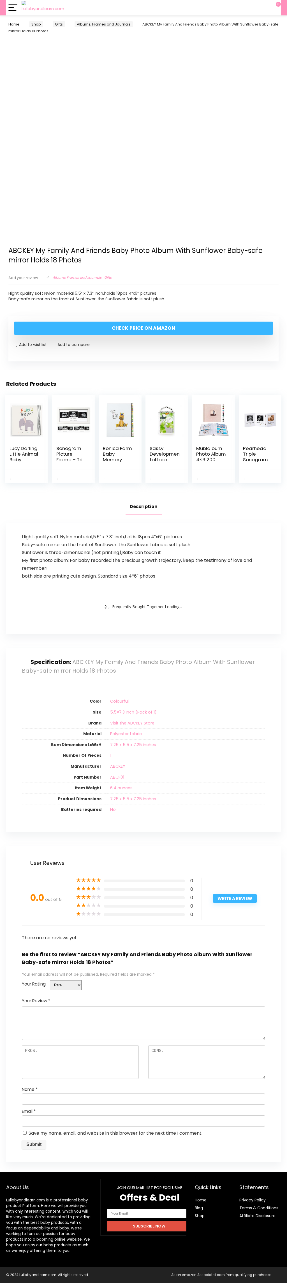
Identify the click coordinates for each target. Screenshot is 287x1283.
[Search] (251, 8)
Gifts (59, 24)
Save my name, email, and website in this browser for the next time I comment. (115, 1133)
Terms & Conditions (258, 1208)
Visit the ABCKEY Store (132, 723)
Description (144, 506)
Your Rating (34, 984)
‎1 (110, 755)
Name (30, 1089)
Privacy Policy (252, 1200)
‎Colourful (119, 701)
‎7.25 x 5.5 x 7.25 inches (133, 744)
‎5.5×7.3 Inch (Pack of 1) (133, 712)
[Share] (268, 17)
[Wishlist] (263, 7)
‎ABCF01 (117, 777)
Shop (36, 24)
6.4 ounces (121, 788)
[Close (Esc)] (281, 17)
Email (29, 1111)
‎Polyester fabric (126, 734)
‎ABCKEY (117, 766)
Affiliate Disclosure (257, 1216)
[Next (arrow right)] (277, 641)
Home (14, 24)
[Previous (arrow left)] (10, 641)
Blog (199, 1208)
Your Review (36, 1001)
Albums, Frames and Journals (104, 24)
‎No (113, 809)
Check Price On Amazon (143, 328)
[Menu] (13, 8)
